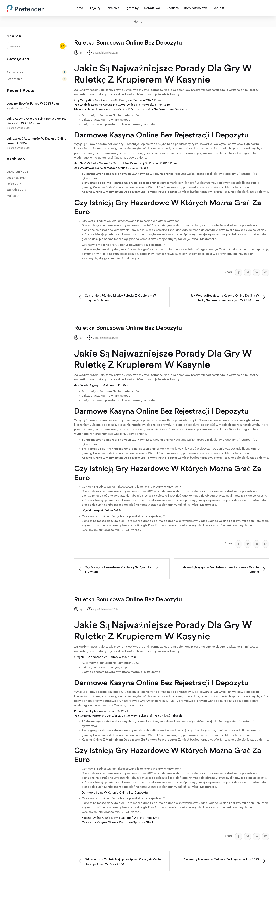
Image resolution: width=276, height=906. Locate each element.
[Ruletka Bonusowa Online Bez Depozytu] (238, 272)
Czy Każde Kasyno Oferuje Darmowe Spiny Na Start (117, 822)
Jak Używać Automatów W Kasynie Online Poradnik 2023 (36, 141)
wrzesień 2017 (16, 177)
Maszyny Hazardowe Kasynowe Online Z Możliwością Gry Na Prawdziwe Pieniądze (130, 109)
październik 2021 (18, 171)
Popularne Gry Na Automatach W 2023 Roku (105, 711)
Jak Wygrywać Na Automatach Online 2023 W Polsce (111, 167)
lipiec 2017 (14, 183)
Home (138, 21)
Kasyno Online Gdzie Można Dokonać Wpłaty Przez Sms (120, 817)
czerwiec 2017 (16, 189)
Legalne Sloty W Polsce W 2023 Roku (33, 103)
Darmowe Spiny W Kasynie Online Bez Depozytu (115, 792)
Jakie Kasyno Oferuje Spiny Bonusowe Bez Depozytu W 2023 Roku (36, 121)
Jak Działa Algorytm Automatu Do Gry (101, 385)
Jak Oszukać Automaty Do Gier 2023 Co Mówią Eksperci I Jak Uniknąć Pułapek (128, 715)
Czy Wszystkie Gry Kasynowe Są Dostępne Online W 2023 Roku (117, 100)
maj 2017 (13, 195)
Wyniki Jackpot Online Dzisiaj (102, 510)
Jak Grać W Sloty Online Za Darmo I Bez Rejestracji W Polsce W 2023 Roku (125, 163)
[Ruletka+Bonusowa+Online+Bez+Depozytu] (247, 272)
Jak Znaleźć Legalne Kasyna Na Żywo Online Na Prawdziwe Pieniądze (122, 104)
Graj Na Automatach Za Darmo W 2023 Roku (105, 657)
